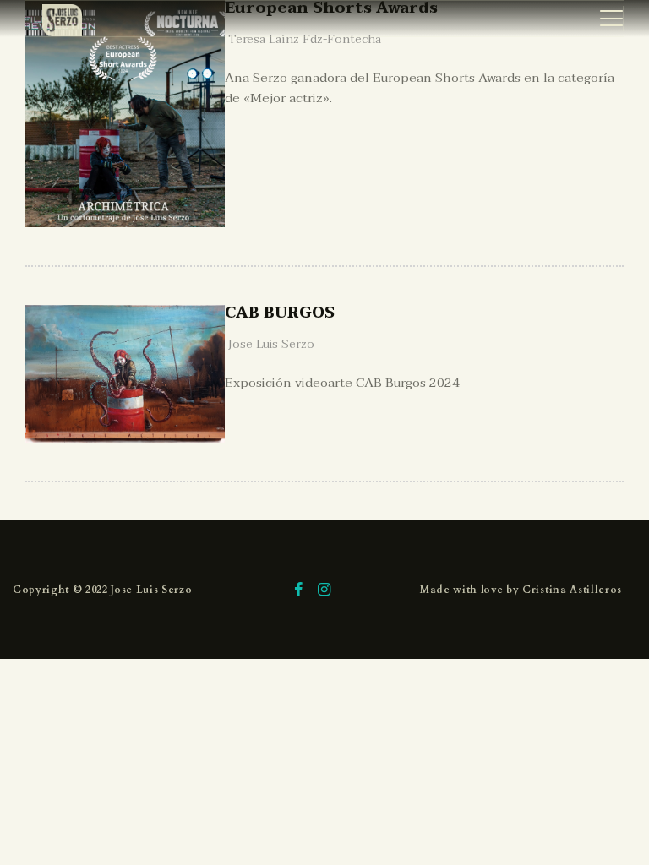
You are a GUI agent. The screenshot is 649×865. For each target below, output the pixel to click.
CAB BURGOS (280, 314)
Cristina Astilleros (572, 589)
